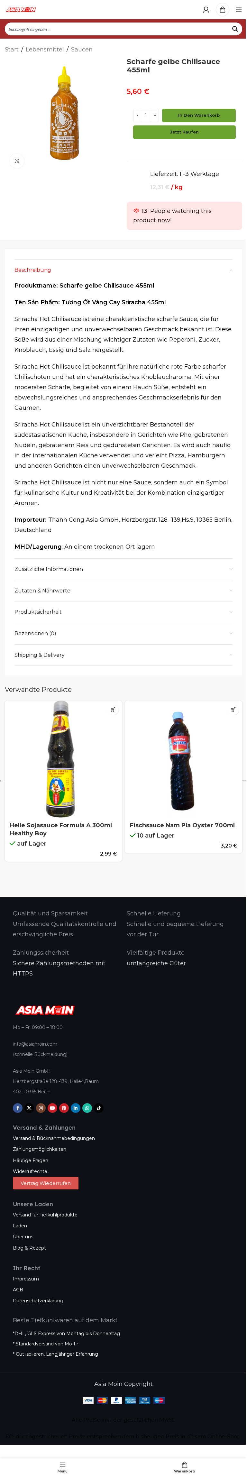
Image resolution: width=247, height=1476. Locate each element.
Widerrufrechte (30, 1171)
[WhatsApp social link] (87, 1108)
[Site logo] (21, 9)
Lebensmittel (45, 49)
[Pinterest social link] (64, 1108)
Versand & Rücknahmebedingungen (54, 1138)
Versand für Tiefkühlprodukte (45, 1215)
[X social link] (29, 1108)
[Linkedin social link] (75, 1108)
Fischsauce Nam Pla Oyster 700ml (182, 825)
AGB (18, 1290)
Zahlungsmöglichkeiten (39, 1149)
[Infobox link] (50, 913)
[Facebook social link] (18, 1108)
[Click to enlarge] (17, 161)
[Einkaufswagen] (223, 9)
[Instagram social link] (41, 1108)
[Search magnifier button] (235, 29)
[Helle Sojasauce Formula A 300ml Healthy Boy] (63, 759)
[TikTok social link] (99, 1108)
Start (12, 49)
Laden (20, 1226)
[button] (113, 709)
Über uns (23, 1237)
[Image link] (45, 1009)
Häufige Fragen (30, 1160)
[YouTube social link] (52, 1108)
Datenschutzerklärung (38, 1301)
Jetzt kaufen (184, 131)
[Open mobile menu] (239, 9)
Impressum (26, 1279)
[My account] (206, 9)
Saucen (82, 49)
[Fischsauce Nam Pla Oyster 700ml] (183, 759)
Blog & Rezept (29, 1248)
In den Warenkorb (199, 115)
